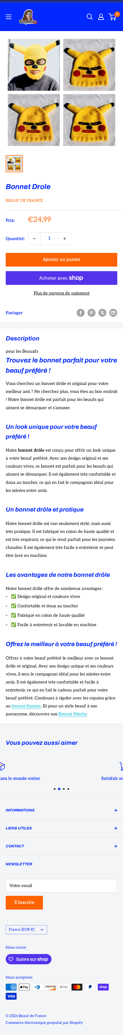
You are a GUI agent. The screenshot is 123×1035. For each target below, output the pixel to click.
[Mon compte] (101, 17)
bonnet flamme (26, 706)
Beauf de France (24, 200)
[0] (112, 16)
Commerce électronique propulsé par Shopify (44, 1022)
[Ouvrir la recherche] (90, 17)
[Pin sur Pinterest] (92, 313)
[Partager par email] (113, 313)
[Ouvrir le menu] (8, 17)
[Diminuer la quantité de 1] (34, 239)
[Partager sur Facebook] (81, 313)
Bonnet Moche (72, 714)
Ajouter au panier (61, 259)
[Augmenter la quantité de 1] (65, 239)
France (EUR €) (21, 929)
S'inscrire (24, 902)
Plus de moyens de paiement (62, 293)
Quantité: (15, 238)
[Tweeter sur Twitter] (102, 313)
